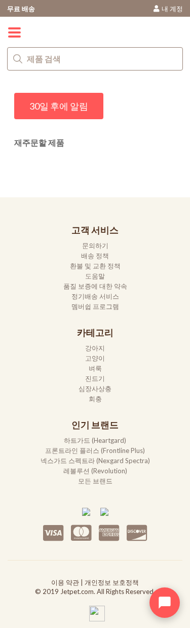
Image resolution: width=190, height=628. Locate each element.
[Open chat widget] (164, 602)
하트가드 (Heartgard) (95, 440)
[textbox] (95, 59)
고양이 (95, 358)
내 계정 (172, 9)
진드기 (95, 378)
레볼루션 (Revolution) (95, 471)
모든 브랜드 (95, 481)
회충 (95, 399)
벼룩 (95, 368)
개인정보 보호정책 (112, 582)
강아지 (95, 348)
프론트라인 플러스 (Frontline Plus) (95, 450)
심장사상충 (95, 389)
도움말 (95, 276)
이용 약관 (65, 582)
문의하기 (95, 245)
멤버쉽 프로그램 (95, 306)
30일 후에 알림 (58, 106)
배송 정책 (95, 256)
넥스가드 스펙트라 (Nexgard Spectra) (95, 461)
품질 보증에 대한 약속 (95, 286)
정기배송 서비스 (95, 296)
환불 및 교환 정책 (95, 266)
